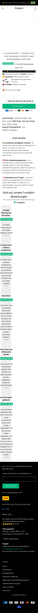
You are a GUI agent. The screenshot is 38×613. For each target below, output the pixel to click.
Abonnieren (10, 486)
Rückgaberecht (8, 573)
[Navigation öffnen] (3, 8)
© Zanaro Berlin (19, 595)
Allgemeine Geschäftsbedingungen (15, 580)
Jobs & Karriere (8, 587)
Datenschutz (7, 570)
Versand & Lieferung (10, 576)
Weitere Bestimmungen (11, 583)
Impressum (6, 590)
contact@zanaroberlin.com (12, 549)
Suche (4, 566)
